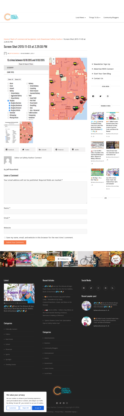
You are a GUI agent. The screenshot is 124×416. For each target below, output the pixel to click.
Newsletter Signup (70, 412)
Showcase (9, 349)
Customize (12, 408)
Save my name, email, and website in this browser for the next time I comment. (39, 237)
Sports (8, 354)
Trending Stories (11, 364)
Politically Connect (11, 329)
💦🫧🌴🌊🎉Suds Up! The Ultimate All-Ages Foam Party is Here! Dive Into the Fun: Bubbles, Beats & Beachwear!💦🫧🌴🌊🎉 (97, 126)
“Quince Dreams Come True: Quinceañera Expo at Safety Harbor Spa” (112, 153)
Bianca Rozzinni (10, 303)
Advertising (49, 412)
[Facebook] (93, 96)
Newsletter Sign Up (102, 64)
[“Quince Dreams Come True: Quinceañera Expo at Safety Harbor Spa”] (112, 145)
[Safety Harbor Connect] (62, 388)
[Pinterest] (105, 288)
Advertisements (49, 338)
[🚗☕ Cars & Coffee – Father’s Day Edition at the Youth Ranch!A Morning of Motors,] (97, 145)
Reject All (25, 408)
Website (7, 228)
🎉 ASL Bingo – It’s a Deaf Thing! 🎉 (96, 179)
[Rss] (113, 288)
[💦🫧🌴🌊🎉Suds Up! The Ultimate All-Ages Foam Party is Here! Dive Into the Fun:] (97, 116)
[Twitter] (100, 96)
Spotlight (8, 359)
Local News (80, 17)
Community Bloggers (111, 17)
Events (46, 358)
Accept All (38, 408)
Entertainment (49, 353)
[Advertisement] (62, 6)
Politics (8, 334)
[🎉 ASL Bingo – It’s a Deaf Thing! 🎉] (97, 172)
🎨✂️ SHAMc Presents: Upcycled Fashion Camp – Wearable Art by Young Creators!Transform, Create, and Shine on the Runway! (112, 126)
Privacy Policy (59, 412)
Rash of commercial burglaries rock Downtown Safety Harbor (36, 39)
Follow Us (64, 259)
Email (7, 218)
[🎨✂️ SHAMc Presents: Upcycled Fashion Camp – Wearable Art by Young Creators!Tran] (112, 116)
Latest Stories (22, 303)
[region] (25, 402)
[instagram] (107, 96)
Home (6, 39)
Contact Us (98, 78)
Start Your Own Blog (102, 73)
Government (48, 363)
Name (7, 208)
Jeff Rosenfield (14, 53)
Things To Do (94, 17)
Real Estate (9, 339)
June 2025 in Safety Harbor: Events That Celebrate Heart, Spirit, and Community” (112, 181)
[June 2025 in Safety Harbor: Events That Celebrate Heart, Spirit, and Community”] (112, 172)
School (8, 344)
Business (47, 343)
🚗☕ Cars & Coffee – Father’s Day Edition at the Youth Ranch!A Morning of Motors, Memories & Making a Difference (97, 154)
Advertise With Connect (104, 69)
